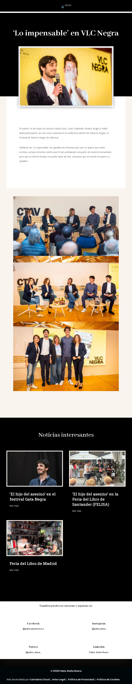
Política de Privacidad (81, 679)
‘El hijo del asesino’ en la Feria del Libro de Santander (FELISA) (95, 499)
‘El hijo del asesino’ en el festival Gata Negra (33, 496)
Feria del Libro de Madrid (33, 563)
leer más (14, 505)
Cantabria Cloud (40, 679)
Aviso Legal (59, 679)
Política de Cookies (108, 679)
